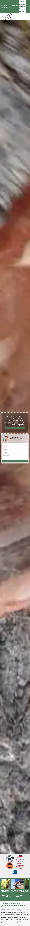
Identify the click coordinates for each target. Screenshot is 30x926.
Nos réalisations (15, 428)
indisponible (5, 5)
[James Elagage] (7, 16)
